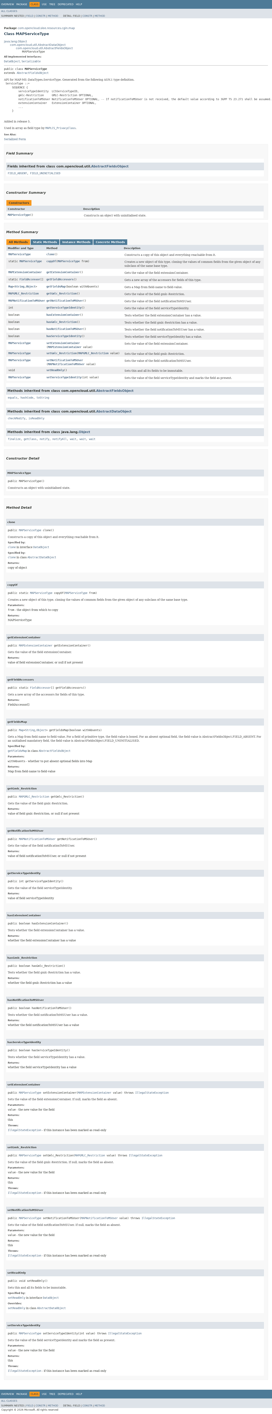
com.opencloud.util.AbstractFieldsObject (44, 48)
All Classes (9, 11)
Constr (40, 16)
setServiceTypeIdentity (63, 377)
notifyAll (59, 439)
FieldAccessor (30, 279)
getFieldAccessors (59, 279)
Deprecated (65, 4)
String (19, 286)
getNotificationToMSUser (64, 300)
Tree (52, 4)
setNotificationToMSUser (64, 360)
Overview (7, 4)
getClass (30, 439)
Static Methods (45, 242)
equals (12, 397)
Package (21, 4)
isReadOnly (36, 418)
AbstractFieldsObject (33, 72)
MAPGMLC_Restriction (23, 293)
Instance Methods (76, 242)
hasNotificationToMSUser (64, 329)
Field (29, 16)
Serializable (31, 61)
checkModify (16, 418)
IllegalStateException (152, 1092)
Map (10, 286)
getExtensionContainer (63, 272)
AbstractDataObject (114, 411)
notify (44, 439)
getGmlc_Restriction (61, 293)
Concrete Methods (110, 242)
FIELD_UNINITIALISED (45, 173)
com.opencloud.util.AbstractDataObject (38, 44)
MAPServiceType (19, 214)
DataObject (12, 61)
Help (79, 4)
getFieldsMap (56, 286)
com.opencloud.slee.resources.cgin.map (46, 28)
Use (44, 4)
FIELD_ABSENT (17, 173)
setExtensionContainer (63, 343)
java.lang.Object (15, 41)
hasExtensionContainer (63, 314)
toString (42, 397)
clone (50, 254)
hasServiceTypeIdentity (63, 336)
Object (30, 286)
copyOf (51, 261)
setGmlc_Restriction (61, 353)
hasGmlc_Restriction (61, 322)
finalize (14, 439)
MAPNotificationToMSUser (26, 300)
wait (73, 439)
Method (53, 16)
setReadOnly (55, 370)
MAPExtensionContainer (25, 272)
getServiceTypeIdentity (63, 307)
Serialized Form (15, 139)
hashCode (27, 397)
